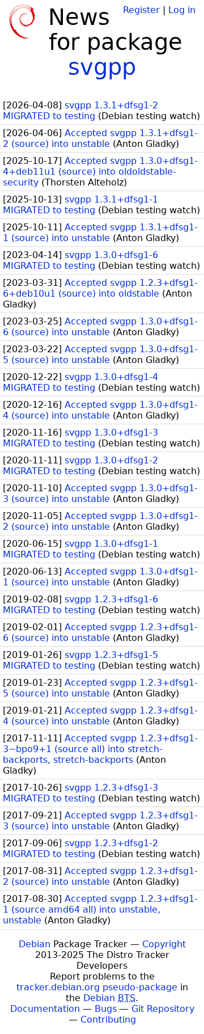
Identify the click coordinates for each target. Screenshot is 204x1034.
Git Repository (162, 1008)
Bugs (106, 1008)
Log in (182, 10)
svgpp (102, 67)
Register (141, 10)
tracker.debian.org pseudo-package (96, 987)
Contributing (108, 1019)
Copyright (164, 944)
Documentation (45, 1008)
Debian (34, 944)
